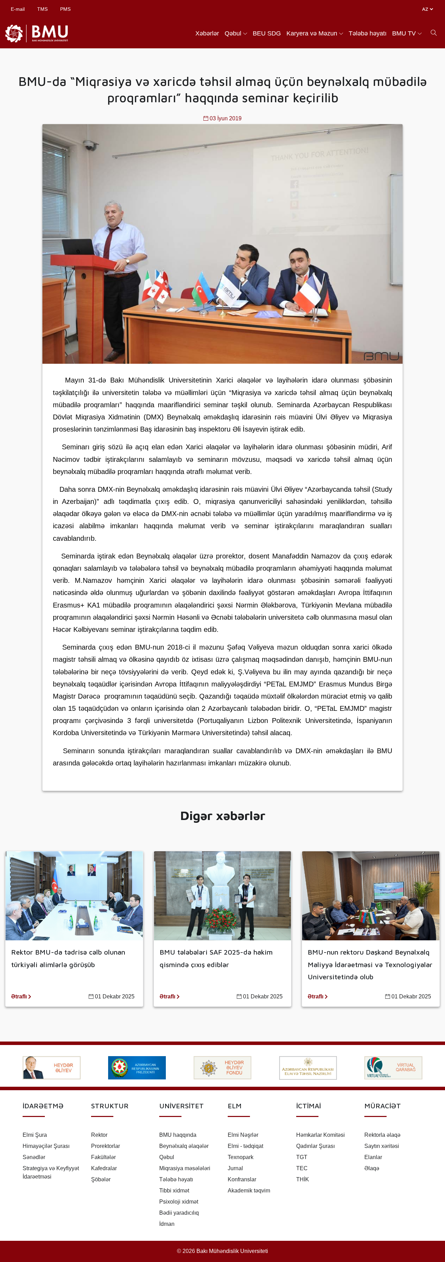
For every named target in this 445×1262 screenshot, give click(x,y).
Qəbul (233, 33)
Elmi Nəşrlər (243, 1135)
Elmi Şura (35, 1135)
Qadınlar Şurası (315, 1146)
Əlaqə (371, 1168)
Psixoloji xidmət (178, 1202)
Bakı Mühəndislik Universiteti (232, 1251)
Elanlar (373, 1157)
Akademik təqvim (249, 1190)
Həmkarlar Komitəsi (320, 1135)
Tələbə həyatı (368, 33)
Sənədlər (34, 1157)
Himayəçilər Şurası (46, 1146)
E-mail (18, 9)
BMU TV (404, 33)
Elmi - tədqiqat (245, 1146)
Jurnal (235, 1168)
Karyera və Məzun (311, 33)
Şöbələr (101, 1179)
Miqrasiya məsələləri (184, 1168)
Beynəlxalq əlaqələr (184, 1146)
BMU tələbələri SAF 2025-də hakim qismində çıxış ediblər (216, 958)
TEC (302, 1168)
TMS (42, 9)
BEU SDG (267, 33)
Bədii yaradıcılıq (179, 1213)
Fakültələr (103, 1157)
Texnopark (240, 1157)
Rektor (99, 1135)
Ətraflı (19, 996)
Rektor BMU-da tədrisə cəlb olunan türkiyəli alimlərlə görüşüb (68, 958)
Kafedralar (104, 1168)
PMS (65, 9)
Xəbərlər (207, 33)
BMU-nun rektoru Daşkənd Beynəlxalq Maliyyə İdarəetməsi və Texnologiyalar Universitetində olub (370, 964)
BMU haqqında (177, 1135)
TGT (301, 1157)
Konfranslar (242, 1179)
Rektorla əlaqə (382, 1135)
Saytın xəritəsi (381, 1146)
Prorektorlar (105, 1146)
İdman (167, 1224)
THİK (302, 1179)
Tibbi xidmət (174, 1190)
